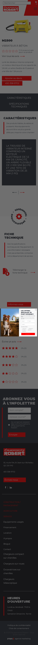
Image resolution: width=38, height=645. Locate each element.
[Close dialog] (36, 309)
